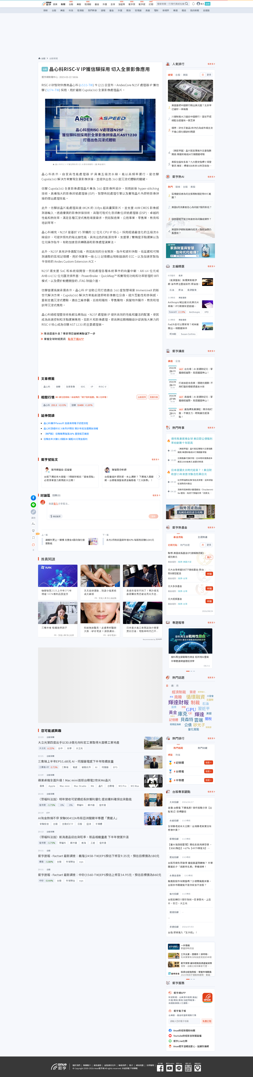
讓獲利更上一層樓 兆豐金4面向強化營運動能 (65, 541)
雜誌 (184, 10)
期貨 (128, 10)
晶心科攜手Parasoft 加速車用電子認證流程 (66, 423)
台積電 (180, 771)
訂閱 (151, 4)
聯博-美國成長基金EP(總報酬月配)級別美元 (186, 555)
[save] (33, 537)
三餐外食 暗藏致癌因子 (54, 627)
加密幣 (121, 4)
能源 (181, 275)
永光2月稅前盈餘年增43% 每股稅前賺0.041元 (130, 540)
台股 (71, 4)
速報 (103, 10)
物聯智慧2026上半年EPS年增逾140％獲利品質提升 (57, 592)
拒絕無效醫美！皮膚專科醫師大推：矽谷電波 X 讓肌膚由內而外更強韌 (100, 629)
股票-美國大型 (184, 561)
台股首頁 (142, 397)
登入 (202, 3)
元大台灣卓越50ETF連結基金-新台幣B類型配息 (186, 571)
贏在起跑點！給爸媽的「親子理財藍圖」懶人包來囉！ (83, 397)
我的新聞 (194, 10)
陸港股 (88, 4)
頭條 (45, 10)
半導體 (180, 780)
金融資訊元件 (110, 1065)
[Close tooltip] (57, 544)
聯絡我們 (122, 1065)
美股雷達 (183, 298)
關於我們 (76, 1065)
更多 (209, 75)
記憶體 (180, 762)
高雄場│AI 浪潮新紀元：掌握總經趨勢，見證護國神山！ (196, 398)
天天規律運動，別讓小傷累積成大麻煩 (100, 592)
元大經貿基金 (175, 599)
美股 (79, 4)
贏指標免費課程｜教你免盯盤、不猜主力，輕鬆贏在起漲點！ (195, 412)
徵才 (131, 1065)
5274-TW (52, 90)
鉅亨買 (132, 4)
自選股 (206, 10)
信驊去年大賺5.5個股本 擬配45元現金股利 (66, 439)
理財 (156, 10)
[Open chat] (33, 545)
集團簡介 (87, 1065)
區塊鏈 (138, 10)
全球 (113, 4)
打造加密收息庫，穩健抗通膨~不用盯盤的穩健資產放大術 (196, 384)
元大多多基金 (175, 586)
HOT (181, 369)
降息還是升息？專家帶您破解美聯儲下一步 (69, 333)
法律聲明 (150, 1065)
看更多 (155, 459)
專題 (175, 10)
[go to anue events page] (193, 3)
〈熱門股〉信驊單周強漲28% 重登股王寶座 (66, 433)
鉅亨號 (142, 4)
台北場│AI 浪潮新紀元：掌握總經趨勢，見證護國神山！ (196, 370)
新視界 (166, 10)
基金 (97, 4)
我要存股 (154, 397)
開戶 (209, 557)
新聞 (63, 4)
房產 (148, 10)
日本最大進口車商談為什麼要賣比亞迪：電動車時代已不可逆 (142, 629)
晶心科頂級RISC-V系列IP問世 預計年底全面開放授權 (71, 428)
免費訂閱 (206, 1021)
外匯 (105, 4)
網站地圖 (139, 1065)
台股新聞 (53, 58)
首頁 (55, 4)
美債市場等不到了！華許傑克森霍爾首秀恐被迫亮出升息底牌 (142, 592)
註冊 (208, 3)
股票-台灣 (182, 578)
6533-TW (86, 85)
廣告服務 (97, 1065)
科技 (71, 10)
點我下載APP (76, 339)
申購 (209, 574)
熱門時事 (92, 10)
